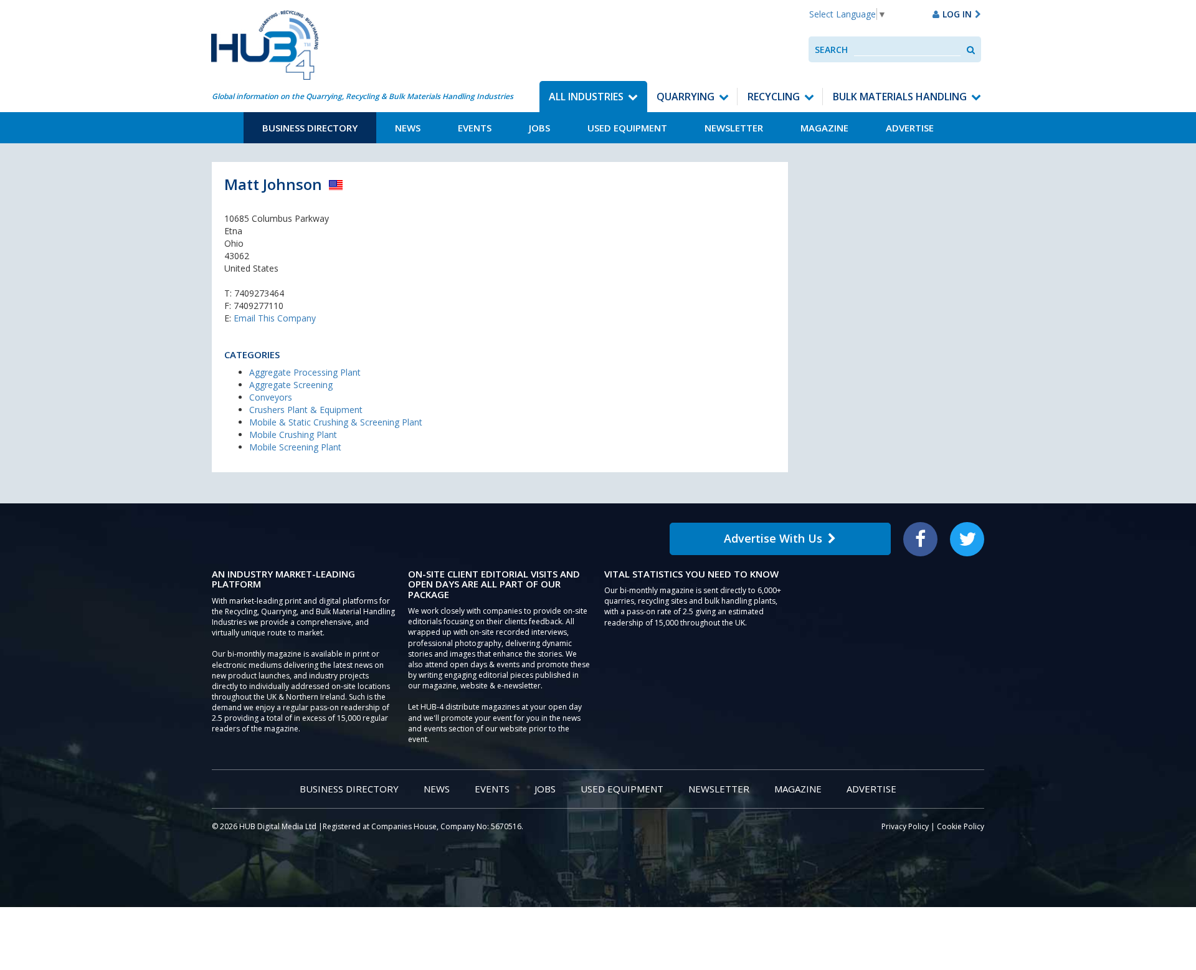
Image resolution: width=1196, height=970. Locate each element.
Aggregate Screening (291, 385)
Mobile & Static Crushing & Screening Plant (335, 422)
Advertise (910, 127)
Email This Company (275, 318)
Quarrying (685, 96)
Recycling (774, 96)
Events (474, 127)
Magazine (824, 127)
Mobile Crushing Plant (293, 434)
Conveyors (270, 397)
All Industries (586, 96)
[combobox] (907, 49)
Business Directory (310, 127)
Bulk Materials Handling (900, 96)
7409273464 (259, 293)
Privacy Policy (905, 826)
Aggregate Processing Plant (305, 372)
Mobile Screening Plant (295, 447)
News (407, 127)
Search (831, 49)
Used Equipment (627, 127)
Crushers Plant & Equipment (306, 410)
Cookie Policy (960, 826)
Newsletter (734, 127)
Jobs (539, 127)
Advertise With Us (773, 538)
